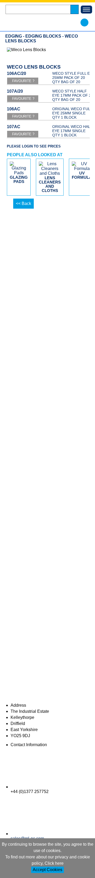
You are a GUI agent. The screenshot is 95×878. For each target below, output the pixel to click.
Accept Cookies (47, 869)
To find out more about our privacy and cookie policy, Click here (47, 860)
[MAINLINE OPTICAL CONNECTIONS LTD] (41, 22)
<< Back (23, 203)
